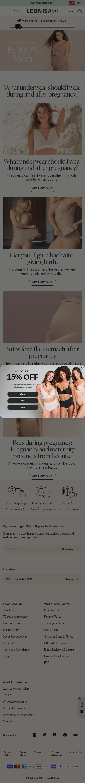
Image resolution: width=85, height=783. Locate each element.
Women (23, 394)
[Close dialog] (81, 367)
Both (23, 407)
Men (22, 401)
